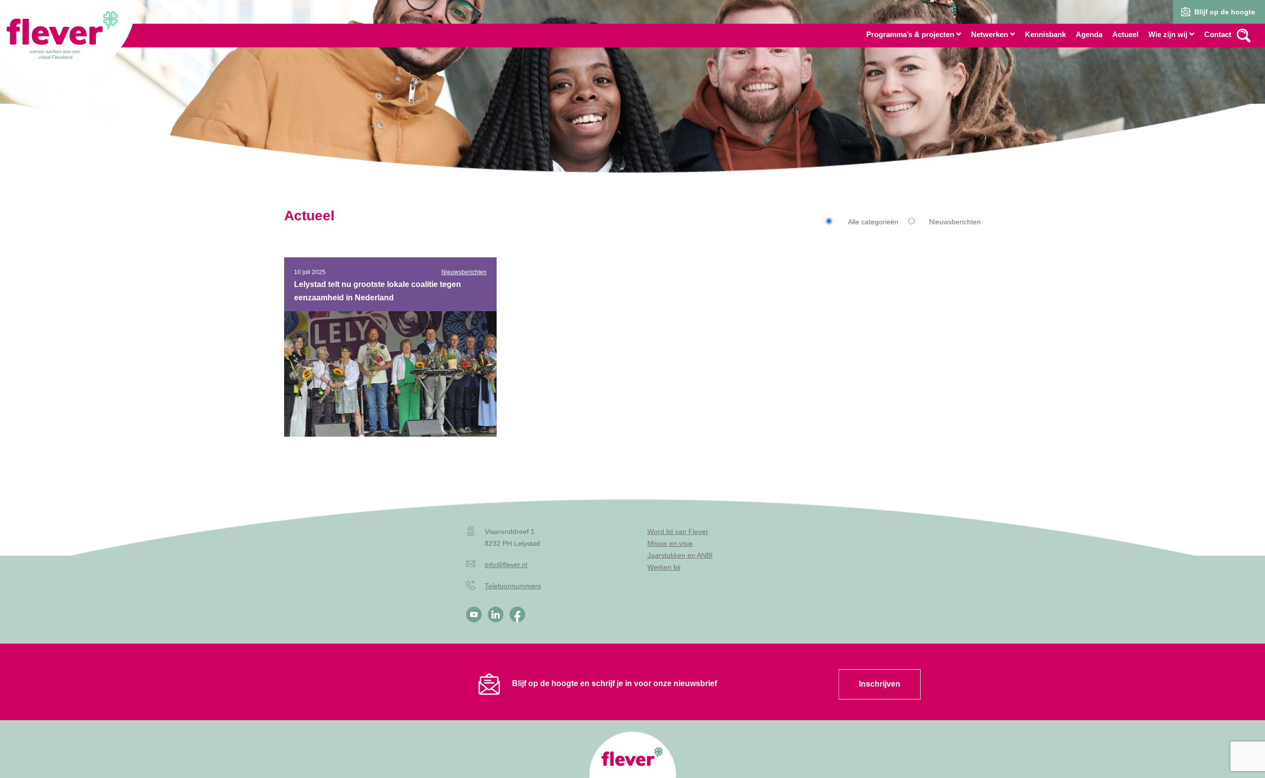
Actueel (1125, 34)
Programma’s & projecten (910, 34)
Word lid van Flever (677, 531)
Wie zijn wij (1167, 34)
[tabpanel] (632, 103)
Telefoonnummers (513, 586)
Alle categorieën (873, 222)
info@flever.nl (506, 565)
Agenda (1089, 34)
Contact (1217, 34)
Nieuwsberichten (955, 222)
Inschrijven (879, 684)
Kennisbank (1045, 34)
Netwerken (989, 34)
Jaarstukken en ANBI (680, 555)
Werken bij (663, 567)
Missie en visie (670, 543)
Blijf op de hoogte (1224, 12)
